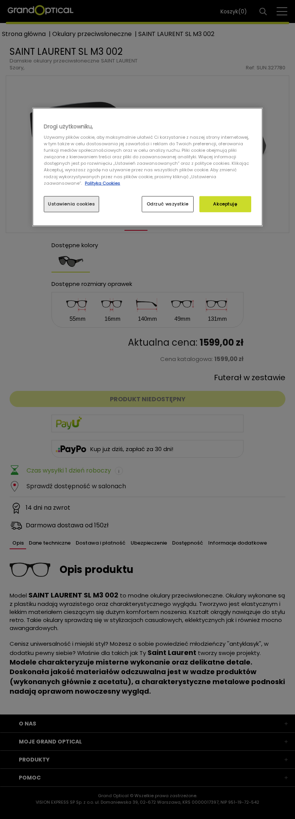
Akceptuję (225, 203)
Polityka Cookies (102, 183)
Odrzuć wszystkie (168, 203)
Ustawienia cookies (71, 203)
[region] (147, 166)
